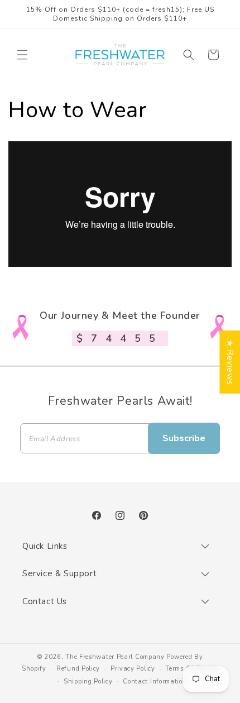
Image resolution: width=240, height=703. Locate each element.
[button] (22, 54)
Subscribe (183, 438)
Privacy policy (133, 668)
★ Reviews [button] (230, 361)
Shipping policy (88, 681)
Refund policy (78, 668)
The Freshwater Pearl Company (115, 657)
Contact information (154, 681)
